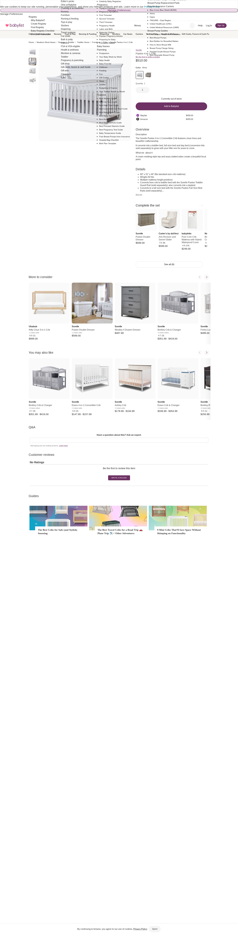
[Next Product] (206, 277)
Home (31, 42)
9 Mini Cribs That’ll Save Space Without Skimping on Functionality (179, 531)
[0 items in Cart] (231, 25)
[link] (140, 75)
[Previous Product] (199, 277)
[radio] (32, 52)
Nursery (57, 34)
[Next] (202, 205)
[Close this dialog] (0, 2)
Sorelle (139, 50)
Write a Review (119, 478)
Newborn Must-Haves (46, 42)
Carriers (139, 34)
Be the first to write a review (148, 57)
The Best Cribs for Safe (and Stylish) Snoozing (57, 531)
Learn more (63, 446)
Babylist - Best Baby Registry (15, 25)
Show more (139, 194)
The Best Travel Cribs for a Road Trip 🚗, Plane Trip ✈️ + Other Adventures (120, 531)
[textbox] (119, 440)
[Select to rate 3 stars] (118, 472)
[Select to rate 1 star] (116, 472)
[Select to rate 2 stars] (117, 472)
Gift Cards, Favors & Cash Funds (197, 34)
